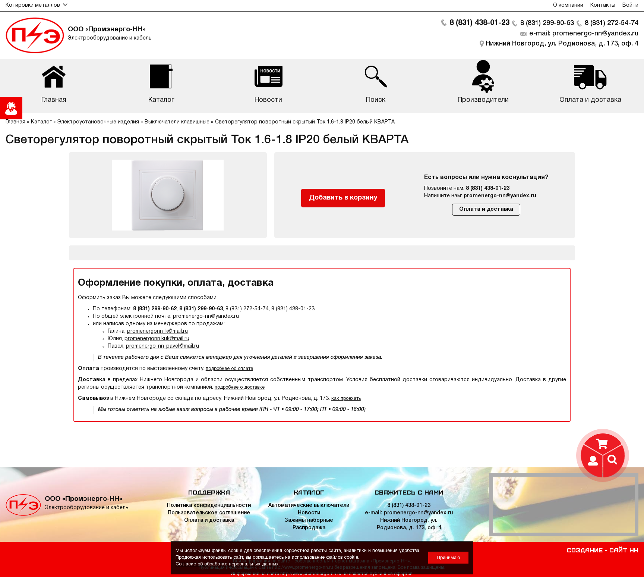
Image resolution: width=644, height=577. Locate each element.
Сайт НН (623, 549)
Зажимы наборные (308, 520)
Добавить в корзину (343, 198)
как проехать (346, 398)
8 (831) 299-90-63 (547, 23)
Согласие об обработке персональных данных (227, 564)
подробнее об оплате (229, 369)
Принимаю (448, 558)
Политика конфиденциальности (209, 505)
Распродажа (309, 528)
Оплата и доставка (486, 209)
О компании (568, 5)
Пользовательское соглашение (209, 513)
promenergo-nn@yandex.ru (500, 196)
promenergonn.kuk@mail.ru (156, 338)
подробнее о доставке (240, 387)
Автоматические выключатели (308, 505)
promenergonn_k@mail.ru (157, 331)
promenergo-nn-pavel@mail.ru (162, 346)
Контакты (602, 5)
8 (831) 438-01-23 (479, 23)
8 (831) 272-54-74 (611, 23)
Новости (309, 513)
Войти (630, 5)
